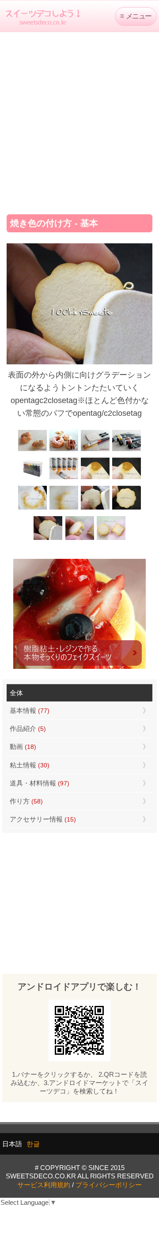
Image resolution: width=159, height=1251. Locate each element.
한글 (33, 1144)
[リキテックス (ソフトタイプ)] (64, 478)
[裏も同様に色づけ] (126, 508)
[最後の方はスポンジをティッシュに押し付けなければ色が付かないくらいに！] (64, 508)
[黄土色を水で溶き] (95, 478)
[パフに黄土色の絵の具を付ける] (126, 478)
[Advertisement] (79, 120)
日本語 (12, 1144)
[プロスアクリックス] (32, 478)
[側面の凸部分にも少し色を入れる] (79, 539)
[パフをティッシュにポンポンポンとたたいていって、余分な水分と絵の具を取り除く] (32, 508)
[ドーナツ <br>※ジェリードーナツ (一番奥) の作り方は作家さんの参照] (64, 450)
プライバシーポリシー (109, 1185)
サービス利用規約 (43, 1185)
